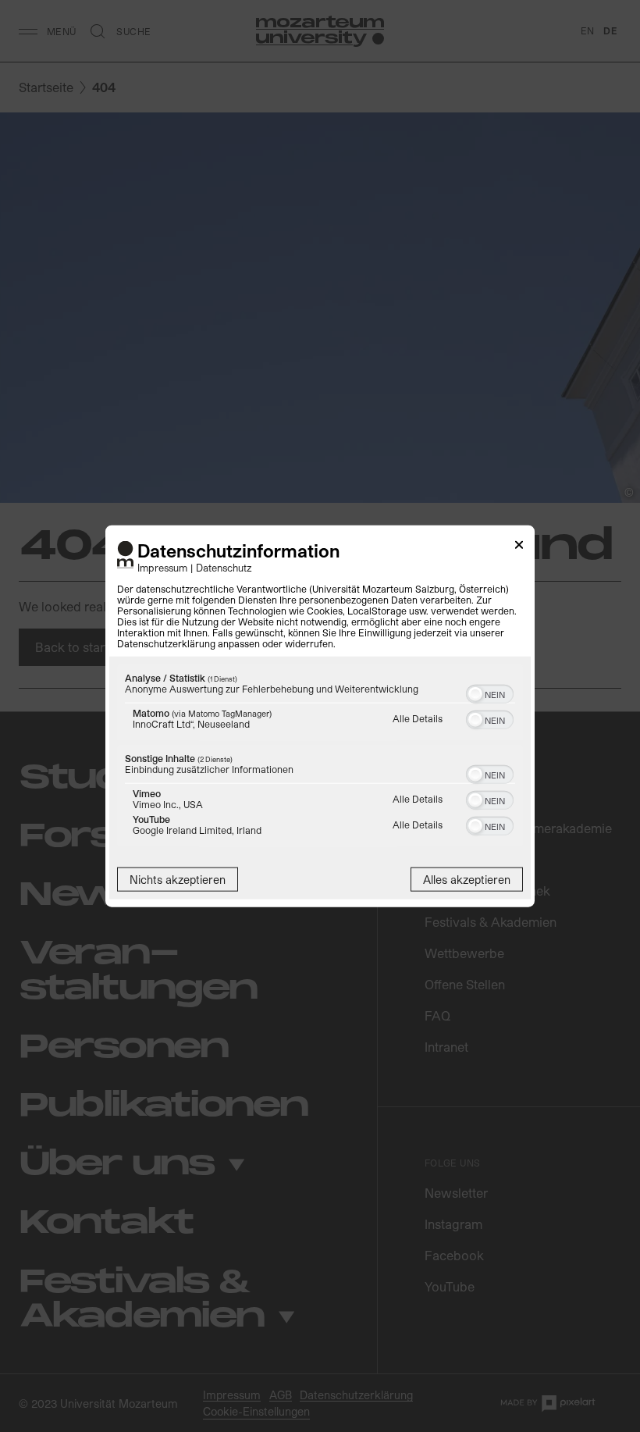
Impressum (162, 566)
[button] (475, 693)
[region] (320, 757)
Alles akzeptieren (466, 878)
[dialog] (320, 716)
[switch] (489, 691)
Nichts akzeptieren (178, 878)
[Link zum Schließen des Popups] (519, 547)
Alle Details (418, 717)
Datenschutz (224, 566)
